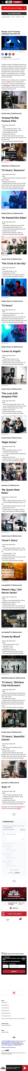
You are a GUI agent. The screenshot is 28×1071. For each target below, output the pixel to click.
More (23, 17)
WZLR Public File (5, 1013)
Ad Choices (21, 1044)
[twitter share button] (6, 54)
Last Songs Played (5, 17)
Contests (18, 17)
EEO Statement (5, 1010)
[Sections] (2, 2)
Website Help (4, 1032)
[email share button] (10, 54)
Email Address (12, 963)
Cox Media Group (9, 1041)
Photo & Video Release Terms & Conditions (13, 1018)
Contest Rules (5, 1008)
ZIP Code (5, 963)
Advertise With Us (6, 1025)
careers (9, 1045)
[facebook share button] (2, 54)
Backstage (7, 85)
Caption (22, 48)
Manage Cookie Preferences (8, 1047)
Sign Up (14, 971)
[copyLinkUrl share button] (13, 54)
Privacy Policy (16, 1043)
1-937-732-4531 (14, 914)
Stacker (19, 808)
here (22, 141)
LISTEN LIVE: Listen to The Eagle (12, 8)
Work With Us (5, 1005)
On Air (12, 17)
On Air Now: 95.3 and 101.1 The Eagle (14, 898)
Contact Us (4, 1002)
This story (4, 806)
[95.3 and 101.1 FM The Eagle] (14, 2)
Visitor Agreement (5, 1043)
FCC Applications (6, 1016)
